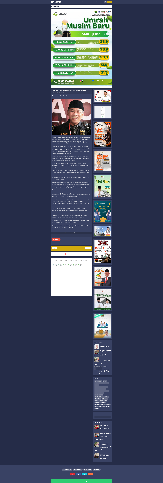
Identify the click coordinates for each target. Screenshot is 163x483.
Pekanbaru (104, 398)
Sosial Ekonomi (106, 406)
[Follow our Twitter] (84, 474)
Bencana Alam (98, 381)
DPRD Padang (98, 383)
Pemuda (97, 402)
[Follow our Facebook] (78, 474)
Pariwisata (106, 396)
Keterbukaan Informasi (100, 389)
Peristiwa (97, 404)
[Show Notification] (105, 2)
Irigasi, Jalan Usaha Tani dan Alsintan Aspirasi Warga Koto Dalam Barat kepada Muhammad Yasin (102, 353)
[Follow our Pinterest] (72, 474)
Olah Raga (97, 393)
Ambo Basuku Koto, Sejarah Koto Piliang (104, 345)
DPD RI (104, 381)
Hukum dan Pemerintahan (101, 387)
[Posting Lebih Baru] (54, 248)
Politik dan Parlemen (105, 404)
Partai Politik (98, 398)
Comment (71, 95)
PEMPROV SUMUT (98, 396)
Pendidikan (103, 402)
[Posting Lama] (88, 248)
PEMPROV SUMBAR (99, 394)
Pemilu (96, 400)
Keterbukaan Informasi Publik (101, 391)
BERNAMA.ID (81, 481)
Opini (102, 393)
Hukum (96, 385)
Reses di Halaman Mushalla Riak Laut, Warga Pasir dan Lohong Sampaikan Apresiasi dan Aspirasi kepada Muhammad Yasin (102, 361)
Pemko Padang (103, 400)
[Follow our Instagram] (90, 474)
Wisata (96, 408)
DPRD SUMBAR (106, 383)
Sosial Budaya (98, 406)
